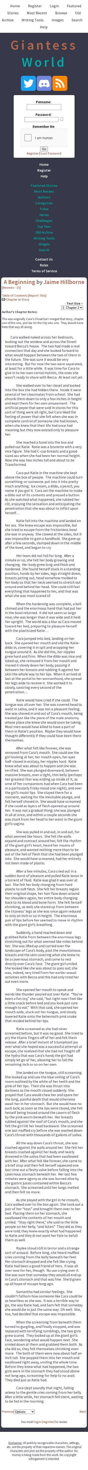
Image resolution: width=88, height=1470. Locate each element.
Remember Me (43, 126)
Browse (61, 13)
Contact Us (44, 259)
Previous (8, 1412)
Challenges (44, 220)
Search (77, 20)
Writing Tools (33, 20)
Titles (44, 209)
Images (58, 20)
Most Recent (37, 13)
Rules (44, 265)
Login (54, 6)
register (48, 1422)
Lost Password (51, 153)
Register (35, 6)
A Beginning (19, 282)
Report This (37, 296)
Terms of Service (44, 271)
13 (18, 288)
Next (83, 1412)
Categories (44, 203)
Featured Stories (44, 185)
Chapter (11, 300)
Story (25, 300)
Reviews (8, 288)
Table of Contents (14, 296)
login (37, 1422)
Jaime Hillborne (64, 282)
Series (44, 215)
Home (15, 6)
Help (44, 27)
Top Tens (44, 226)
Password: (43, 114)
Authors (44, 197)
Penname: (43, 102)
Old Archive (44, 232)
